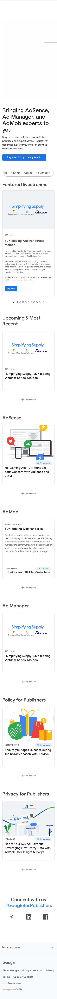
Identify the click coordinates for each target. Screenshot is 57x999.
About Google (11, 970)
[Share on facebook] (45, 917)
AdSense (16, 172)
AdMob (28, 172)
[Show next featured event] (43, 302)
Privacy (50, 970)
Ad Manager (43, 172)
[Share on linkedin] (28, 917)
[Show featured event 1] (17, 302)
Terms (6, 977)
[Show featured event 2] (20, 302)
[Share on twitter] (11, 917)
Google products (32, 970)
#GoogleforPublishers (28, 905)
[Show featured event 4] (26, 302)
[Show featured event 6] (31, 302)
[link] (28, 209)
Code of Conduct (23, 977)
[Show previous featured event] (13, 302)
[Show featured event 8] (37, 302)
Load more (28, 399)
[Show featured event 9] (39, 302)
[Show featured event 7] (34, 302)
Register (11, 288)
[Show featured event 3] (23, 302)
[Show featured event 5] (28, 302)
